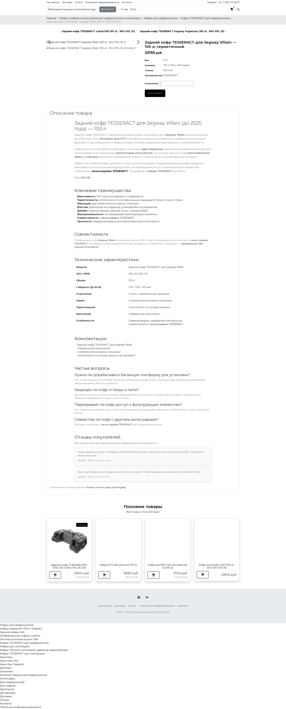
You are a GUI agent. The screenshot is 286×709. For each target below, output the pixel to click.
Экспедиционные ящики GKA (19, 639)
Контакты (127, 2)
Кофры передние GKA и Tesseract (21, 628)
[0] (231, 9)
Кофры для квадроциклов (16, 625)
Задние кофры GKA (12, 632)
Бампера (5, 667)
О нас (124, 9)
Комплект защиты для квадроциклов (23, 675)
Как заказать (53, 2)
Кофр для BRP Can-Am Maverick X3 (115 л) (167, 566)
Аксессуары (7, 678)
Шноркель (6, 671)
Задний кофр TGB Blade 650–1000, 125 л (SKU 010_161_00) (69, 566)
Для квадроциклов (12, 682)
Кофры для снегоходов (14, 646)
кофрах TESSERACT (159, 171)
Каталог (109, 9)
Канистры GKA (9, 660)
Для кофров (7, 685)
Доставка (67, 2)
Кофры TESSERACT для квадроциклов (24, 642)
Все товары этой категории (143, 511)
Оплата (79, 2)
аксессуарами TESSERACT (110, 171)
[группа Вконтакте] (147, 597)
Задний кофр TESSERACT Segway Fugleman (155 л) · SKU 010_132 (182, 31)
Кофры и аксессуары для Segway (106, 487)
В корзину (156, 93)
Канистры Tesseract (12, 664)
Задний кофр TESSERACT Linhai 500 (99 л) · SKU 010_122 (98, 31)
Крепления (7, 689)
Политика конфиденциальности (102, 2)
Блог (133, 9)
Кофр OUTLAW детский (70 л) (118, 565)
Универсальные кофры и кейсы (20, 635)
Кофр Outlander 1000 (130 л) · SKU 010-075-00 (217, 566)
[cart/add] (55, 575)
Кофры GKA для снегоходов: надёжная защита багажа (33, 650)
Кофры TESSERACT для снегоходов (22, 653)
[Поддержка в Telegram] (139, 597)
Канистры (6, 657)
